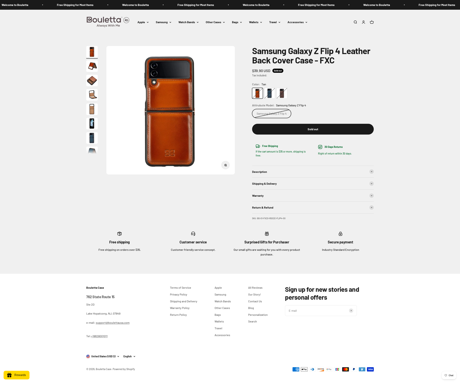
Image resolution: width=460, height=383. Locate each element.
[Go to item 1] (92, 52)
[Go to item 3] (92, 81)
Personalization (258, 314)
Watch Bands (186, 22)
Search (252, 321)
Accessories (296, 22)
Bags (235, 22)
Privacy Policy (178, 294)
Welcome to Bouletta (120, 4)
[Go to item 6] (92, 124)
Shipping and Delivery (183, 301)
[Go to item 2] (92, 66)
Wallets (253, 22)
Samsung (162, 22)
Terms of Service (180, 287)
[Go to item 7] (92, 138)
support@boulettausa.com (113, 322)
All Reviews (255, 287)
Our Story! (254, 294)
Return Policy (178, 314)
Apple (141, 22)
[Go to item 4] (92, 95)
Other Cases (213, 22)
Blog (251, 308)
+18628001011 (99, 336)
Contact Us (255, 301)
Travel (273, 22)
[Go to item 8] (92, 153)
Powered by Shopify (124, 369)
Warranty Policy (180, 308)
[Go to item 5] (92, 109)
